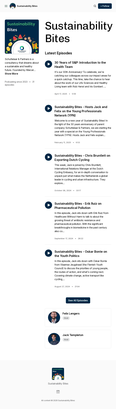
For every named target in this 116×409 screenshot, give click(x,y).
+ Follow (104, 6)
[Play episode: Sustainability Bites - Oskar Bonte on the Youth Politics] (48, 253)
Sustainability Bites (27, 6)
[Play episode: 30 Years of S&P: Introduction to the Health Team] (48, 64)
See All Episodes (78, 300)
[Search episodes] (95, 6)
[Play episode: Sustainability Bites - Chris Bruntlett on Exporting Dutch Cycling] (48, 157)
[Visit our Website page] (58, 391)
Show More (11, 73)
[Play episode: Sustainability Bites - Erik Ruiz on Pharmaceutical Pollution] (48, 205)
